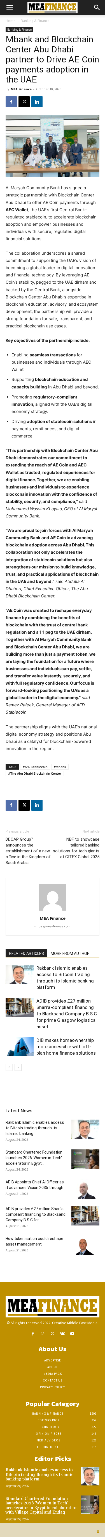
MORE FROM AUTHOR (70, 953)
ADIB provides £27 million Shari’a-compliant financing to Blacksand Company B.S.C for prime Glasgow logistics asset (66, 1013)
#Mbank (60, 767)
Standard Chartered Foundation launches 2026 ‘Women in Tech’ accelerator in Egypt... (34, 1158)
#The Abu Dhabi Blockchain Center (34, 773)
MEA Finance (21, 89)
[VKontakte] (62, 1333)
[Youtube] (72, 1333)
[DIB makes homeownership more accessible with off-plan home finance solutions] (20, 1046)
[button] (9, 7)
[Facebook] (11, 101)
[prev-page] (9, 1067)
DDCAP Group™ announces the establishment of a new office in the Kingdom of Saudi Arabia (28, 851)
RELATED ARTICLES (26, 953)
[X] (24, 101)
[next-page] (18, 1067)
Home (10, 20)
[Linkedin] (37, 101)
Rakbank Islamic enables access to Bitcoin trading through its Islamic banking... (35, 1128)
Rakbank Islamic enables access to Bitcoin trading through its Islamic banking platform (39, 1474)
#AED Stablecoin (35, 767)
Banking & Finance (35, 20)
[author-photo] (52, 910)
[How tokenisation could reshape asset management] (85, 1245)
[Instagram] (42, 1333)
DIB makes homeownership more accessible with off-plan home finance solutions (66, 1046)
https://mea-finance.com (52, 926)
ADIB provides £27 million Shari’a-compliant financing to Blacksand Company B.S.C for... (36, 1214)
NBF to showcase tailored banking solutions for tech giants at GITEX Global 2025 (76, 848)
